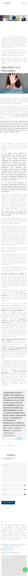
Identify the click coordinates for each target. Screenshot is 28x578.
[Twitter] (4, 445)
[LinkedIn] (10, 445)
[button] (23, 3)
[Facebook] (2, 445)
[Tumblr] (8, 445)
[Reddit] (12, 445)
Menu (25, 3)
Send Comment (8, 502)
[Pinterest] (6, 445)
